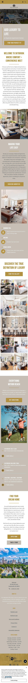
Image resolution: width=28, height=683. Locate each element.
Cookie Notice (8, 677)
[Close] (26, 667)
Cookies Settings (14, 680)
